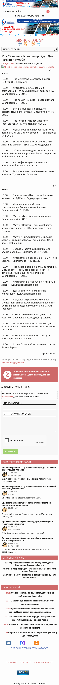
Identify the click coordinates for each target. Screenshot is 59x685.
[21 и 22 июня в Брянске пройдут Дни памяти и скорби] (29, 67)
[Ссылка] (22, 414)
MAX (22, 643)
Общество (7, 63)
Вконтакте (8, 643)
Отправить (10, 452)
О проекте (25, 662)
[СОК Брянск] (29, 3)
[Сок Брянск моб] (29, 27)
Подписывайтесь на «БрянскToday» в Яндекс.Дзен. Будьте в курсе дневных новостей (31, 374)
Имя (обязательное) (12, 403)
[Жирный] (4, 414)
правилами (7, 397)
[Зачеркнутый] (15, 414)
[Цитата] (26, 414)
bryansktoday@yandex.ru (13, 362)
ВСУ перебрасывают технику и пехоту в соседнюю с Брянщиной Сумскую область (29, 564)
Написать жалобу (44, 662)
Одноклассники (36, 643)
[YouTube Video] (29, 414)
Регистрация (7, 12)
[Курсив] (8, 414)
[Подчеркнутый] (11, 414)
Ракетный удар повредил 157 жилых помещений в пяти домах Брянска (29, 570)
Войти (18, 12)
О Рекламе (11, 662)
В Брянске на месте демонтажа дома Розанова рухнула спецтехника (29, 576)
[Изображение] (18, 414)
